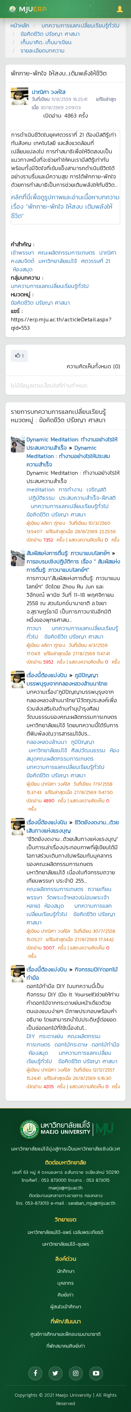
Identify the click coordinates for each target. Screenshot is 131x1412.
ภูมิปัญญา (82, 742)
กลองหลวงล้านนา (47, 742)
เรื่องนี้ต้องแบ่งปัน (47, 675)
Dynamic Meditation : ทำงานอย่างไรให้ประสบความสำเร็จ (68, 455)
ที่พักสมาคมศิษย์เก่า (65, 1346)
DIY (31, 1036)
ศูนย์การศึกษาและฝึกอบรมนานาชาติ (65, 1334)
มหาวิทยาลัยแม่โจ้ (57, 261)
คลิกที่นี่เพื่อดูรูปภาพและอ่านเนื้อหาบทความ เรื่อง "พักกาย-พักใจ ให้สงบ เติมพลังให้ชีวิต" (65, 206)
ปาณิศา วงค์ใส (48, 92)
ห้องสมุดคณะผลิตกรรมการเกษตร (73, 754)
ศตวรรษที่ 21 (95, 261)
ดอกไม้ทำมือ (105, 1044)
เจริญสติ (96, 489)
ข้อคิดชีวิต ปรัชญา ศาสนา (50, 34)
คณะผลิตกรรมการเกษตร (66, 252)
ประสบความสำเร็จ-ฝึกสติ (87, 498)
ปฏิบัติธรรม (42, 498)
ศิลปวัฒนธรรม (88, 750)
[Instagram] (76, 1373)
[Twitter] (56, 1373)
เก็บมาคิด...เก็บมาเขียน (46, 42)
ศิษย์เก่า (65, 1295)
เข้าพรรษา (22, 252)
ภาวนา (34, 628)
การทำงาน (70, 489)
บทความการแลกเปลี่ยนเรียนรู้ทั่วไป (80, 25)
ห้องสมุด (22, 269)
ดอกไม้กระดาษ (70, 1044)
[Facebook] (35, 1373)
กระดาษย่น (51, 1036)
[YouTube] (96, 1373)
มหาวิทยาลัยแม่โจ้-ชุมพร (65, 1244)
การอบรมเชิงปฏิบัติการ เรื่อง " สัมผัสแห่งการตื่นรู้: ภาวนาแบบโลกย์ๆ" (73, 565)
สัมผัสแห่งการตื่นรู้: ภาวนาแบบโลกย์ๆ (68, 553)
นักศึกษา (65, 1271)
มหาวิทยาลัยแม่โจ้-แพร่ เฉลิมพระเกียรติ (65, 1232)
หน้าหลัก (19, 25)
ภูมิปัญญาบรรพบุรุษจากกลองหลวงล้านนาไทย (67, 679)
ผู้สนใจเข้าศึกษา (65, 1306)
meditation (40, 489)
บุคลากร (65, 1283)
